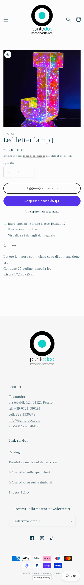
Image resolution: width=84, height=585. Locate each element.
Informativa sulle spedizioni (29, 472)
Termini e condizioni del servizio (33, 462)
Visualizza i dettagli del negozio (31, 235)
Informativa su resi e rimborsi (30, 482)
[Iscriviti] (70, 521)
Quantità (8, 163)
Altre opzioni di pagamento (42, 211)
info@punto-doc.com (24, 420)
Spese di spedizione (34, 156)
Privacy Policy (19, 492)
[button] (6, 19)
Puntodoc (36, 573)
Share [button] (13, 245)
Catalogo (15, 452)
